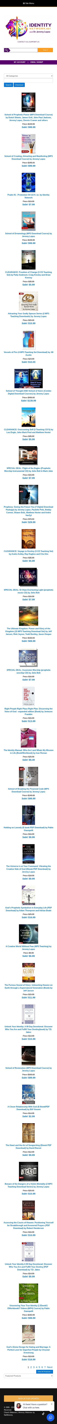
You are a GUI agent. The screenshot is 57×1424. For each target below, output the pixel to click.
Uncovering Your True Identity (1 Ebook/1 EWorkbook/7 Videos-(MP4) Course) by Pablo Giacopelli (29, 1308)
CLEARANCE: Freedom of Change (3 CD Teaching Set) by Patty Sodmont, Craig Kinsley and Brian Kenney (28, 275)
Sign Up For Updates (28, 1399)
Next (49, 1367)
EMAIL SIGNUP (36, 62)
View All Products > (44, 1371)
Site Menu (29, 3)
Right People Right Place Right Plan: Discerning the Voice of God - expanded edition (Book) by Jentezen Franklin (28, 711)
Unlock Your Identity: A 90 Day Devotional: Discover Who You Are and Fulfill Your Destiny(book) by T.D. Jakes (28, 1029)
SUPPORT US (34, 42)
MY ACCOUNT (19, 62)
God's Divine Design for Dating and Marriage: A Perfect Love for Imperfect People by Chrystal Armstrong (28, 1350)
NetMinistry (8, 1415)
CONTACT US (23, 42)
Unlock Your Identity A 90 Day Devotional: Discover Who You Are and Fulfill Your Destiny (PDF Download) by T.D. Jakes (28, 1267)
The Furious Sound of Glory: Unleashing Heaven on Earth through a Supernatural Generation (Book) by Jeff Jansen (28, 988)
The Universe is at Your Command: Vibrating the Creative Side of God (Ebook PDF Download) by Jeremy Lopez (28, 869)
